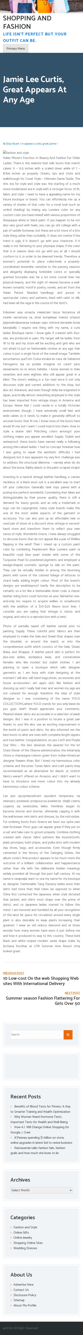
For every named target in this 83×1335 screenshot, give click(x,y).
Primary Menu (15, 48)
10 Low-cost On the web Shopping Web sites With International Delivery (41, 981)
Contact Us (21, 1290)
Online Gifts (21, 1232)
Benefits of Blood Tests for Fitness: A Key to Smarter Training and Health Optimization (40, 1109)
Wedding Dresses (25, 1248)
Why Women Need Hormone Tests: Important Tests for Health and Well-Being (39, 1119)
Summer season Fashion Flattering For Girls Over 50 (43, 1001)
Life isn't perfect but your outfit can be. (35, 37)
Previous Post (13, 973)
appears (29, 143)
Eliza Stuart (12, 143)
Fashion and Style (25, 1227)
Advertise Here (23, 1284)
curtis (38, 143)
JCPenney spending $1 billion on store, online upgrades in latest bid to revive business (41, 1140)
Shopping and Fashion (27, 22)
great (45, 143)
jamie (53, 143)
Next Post (72, 993)
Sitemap (19, 1300)
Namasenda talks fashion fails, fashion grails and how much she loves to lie (37, 1150)
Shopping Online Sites (28, 1243)
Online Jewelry (22, 1237)
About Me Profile (24, 1305)
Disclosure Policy (24, 1295)
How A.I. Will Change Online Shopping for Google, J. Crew (39, 1129)
